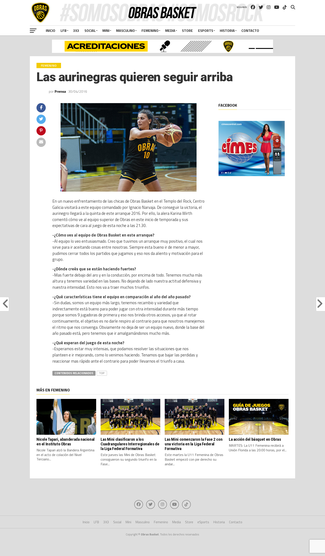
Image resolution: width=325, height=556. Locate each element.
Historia (227, 30)
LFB (64, 30)
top (102, 373)
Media (170, 30)
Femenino (150, 30)
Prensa (60, 91)
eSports (205, 30)
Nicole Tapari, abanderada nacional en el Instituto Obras (65, 441)
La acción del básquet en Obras (255, 439)
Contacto (250, 30)
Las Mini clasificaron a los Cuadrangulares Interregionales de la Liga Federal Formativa (130, 444)
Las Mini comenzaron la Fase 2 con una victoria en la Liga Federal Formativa (193, 444)
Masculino (125, 30)
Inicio (50, 30)
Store (187, 30)
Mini (105, 30)
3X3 (76, 30)
